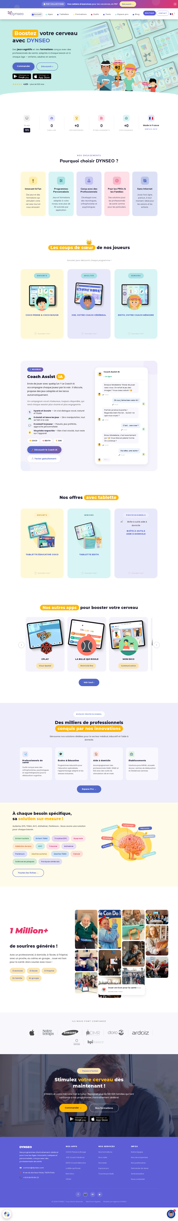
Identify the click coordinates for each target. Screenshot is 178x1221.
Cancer (76, 854)
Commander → (73, 1107)
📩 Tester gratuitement (43, 458)
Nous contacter (138, 1179)
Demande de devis (139, 1168)
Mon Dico (70, 1173)
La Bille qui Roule (73, 1168)
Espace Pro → (89, 789)
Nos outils (102, 1157)
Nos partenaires (138, 1163)
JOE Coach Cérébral (75, 1157)
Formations (81, 14)
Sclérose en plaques (24, 861)
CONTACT (163, 13)
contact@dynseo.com (33, 1167)
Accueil (37, 14)
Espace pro (122, 14)
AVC (40, 846)
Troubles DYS (60, 838)
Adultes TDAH (60, 854)
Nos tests (102, 1163)
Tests (108, 14)
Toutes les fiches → (28, 873)
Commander (23, 66)
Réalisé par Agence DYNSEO (115, 1201)
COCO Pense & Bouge (76, 1152)
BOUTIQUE (149, 13)
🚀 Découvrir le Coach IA (44, 450)
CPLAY (68, 1179)
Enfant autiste (22, 838)
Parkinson (20, 854)
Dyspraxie (78, 838)
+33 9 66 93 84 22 (31, 1177)
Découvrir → (128, 4)
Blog (137, 14)
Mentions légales (93, 1201)
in (93, 1194)
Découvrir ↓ (47, 66)
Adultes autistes (39, 854)
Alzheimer (69, 846)
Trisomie (53, 846)
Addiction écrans (23, 846)
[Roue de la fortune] (7, 1214)
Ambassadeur (137, 1173)
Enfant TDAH (41, 838)
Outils (96, 14)
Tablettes (64, 14)
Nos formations (104, 1108)
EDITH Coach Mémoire (76, 1163)
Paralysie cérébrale (50, 861)
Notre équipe (137, 1152)
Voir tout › (89, 682)
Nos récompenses (139, 1157)
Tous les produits (106, 1173)
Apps (50, 14)
